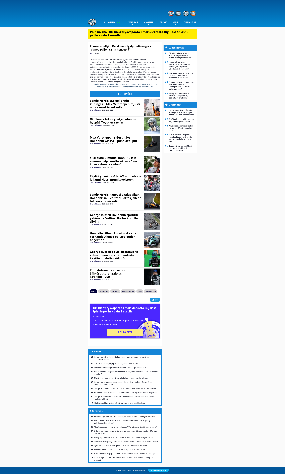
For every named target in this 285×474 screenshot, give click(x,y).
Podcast (163, 22)
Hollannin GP (112, 22)
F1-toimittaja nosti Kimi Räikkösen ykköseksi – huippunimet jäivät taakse (124, 416)
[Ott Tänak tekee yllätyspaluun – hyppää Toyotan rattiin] (151, 125)
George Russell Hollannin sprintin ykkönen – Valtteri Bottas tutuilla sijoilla (114, 218)
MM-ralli (148, 22)
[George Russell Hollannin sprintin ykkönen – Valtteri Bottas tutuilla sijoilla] (151, 221)
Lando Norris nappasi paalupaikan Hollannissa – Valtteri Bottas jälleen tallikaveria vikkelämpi (115, 198)
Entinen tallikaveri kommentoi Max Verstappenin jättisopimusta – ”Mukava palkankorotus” (125, 432)
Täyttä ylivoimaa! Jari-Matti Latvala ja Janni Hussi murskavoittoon (115, 178)
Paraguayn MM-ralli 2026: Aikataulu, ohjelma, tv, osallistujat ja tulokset (123, 437)
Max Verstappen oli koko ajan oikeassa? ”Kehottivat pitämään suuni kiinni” (125, 427)
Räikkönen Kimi (150, 291)
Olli (91, 54)
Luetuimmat (97, 411)
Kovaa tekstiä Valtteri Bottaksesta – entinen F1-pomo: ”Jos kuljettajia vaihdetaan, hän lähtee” (122, 421)
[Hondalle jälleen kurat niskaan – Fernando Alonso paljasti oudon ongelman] (151, 240)
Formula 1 (133, 22)
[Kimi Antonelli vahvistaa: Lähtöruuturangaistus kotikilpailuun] (151, 277)
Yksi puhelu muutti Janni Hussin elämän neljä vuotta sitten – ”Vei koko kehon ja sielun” (113, 161)
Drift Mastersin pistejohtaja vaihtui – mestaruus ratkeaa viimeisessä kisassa (126, 441)
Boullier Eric (104, 291)
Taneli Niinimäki (96, 125)
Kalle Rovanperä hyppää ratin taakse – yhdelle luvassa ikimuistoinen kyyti (125, 453)
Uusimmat (97, 351)
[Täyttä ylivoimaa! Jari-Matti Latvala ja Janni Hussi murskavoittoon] (151, 183)
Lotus (139, 291)
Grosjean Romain (128, 291)
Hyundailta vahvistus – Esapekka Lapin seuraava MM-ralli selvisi (121, 445)
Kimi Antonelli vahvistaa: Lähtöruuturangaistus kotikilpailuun (108, 273)
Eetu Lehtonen (95, 110)
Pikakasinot (190, 22)
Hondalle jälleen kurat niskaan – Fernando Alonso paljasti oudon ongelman (113, 236)
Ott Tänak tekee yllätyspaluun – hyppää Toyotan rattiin (113, 120)
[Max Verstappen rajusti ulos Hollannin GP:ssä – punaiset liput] (151, 144)
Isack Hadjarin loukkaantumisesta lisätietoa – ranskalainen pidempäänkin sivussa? (125, 458)
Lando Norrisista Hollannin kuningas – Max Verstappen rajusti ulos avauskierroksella (115, 104)
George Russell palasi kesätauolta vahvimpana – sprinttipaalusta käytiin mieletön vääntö (114, 255)
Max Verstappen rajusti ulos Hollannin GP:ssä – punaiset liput (113, 139)
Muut (175, 22)
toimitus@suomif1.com (158, 470)
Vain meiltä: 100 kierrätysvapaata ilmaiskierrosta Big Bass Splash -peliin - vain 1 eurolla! (139, 33)
